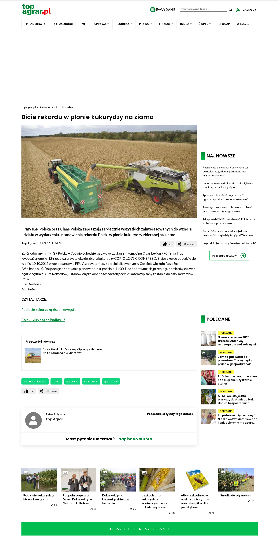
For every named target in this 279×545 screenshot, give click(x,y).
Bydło (184, 24)
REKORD (56, 381)
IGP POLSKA (72, 381)
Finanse (164, 24)
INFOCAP (224, 24)
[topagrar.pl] (36, 9)
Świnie (203, 24)
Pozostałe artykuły (224, 256)
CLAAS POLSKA (91, 381)
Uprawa (100, 24)
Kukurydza (66, 107)
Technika (122, 24)
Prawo (144, 24)
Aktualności (63, 24)
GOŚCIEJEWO (111, 381)
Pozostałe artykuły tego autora (170, 414)
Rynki (83, 24)
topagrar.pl (28, 107)
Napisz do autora (135, 439)
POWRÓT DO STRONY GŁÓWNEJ (139, 529)
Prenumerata (36, 24)
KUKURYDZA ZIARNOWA (35, 381)
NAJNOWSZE (220, 156)
